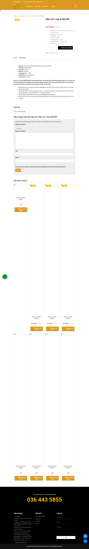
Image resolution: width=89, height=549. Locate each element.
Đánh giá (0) (22, 57)
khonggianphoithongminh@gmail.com (33, 1)
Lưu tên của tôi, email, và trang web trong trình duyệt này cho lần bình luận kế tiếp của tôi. (40, 166)
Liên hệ (37, 523)
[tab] (15, 57)
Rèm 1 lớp (28, 16)
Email (17, 157)
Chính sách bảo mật (40, 516)
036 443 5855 (44, 499)
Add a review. (57, 22)
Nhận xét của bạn (20, 131)
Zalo (85, 541)
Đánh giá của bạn (20, 124)
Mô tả (15, 57)
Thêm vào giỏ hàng (66, 47)
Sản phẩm (22, 16)
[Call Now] (5, 277)
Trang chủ (16, 16)
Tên (16, 151)
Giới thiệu (37, 521)
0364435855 (17, 1)
